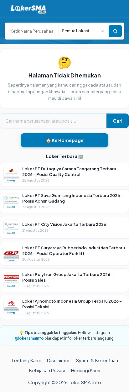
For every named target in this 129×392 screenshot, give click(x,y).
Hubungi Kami (85, 370)
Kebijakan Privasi (47, 370)
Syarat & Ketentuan (97, 360)
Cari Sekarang (115, 31)
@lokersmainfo (29, 338)
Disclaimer (58, 360)
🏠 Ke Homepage (65, 140)
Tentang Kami (26, 360)
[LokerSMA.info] (28, 8)
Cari (117, 121)
